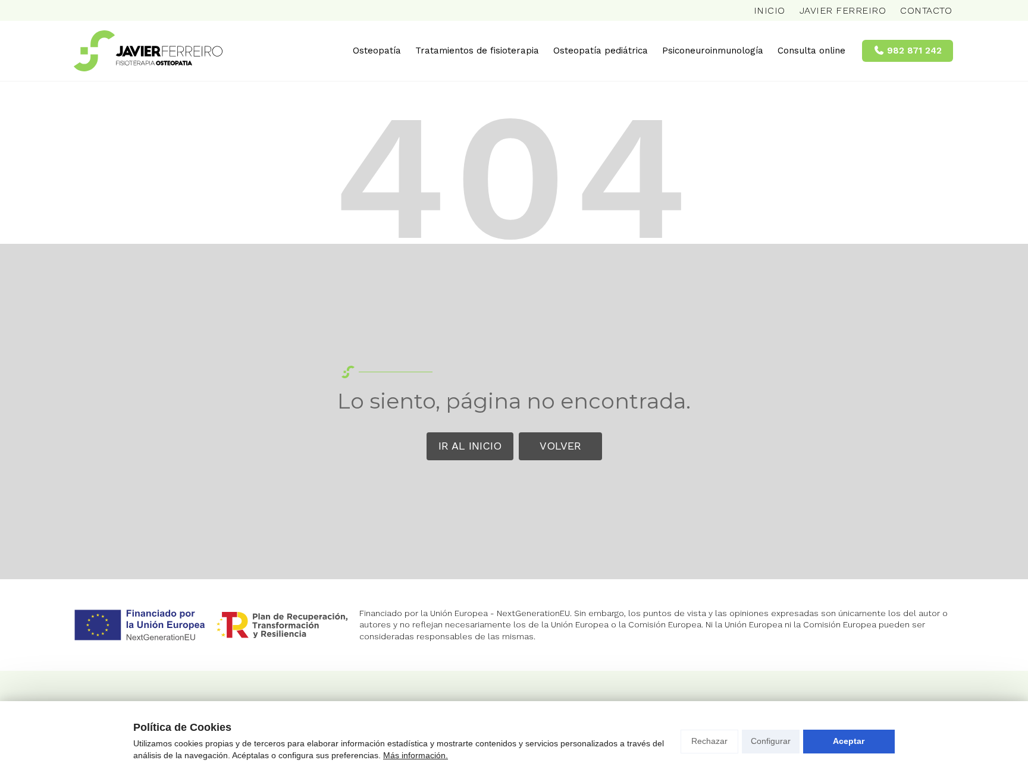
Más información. (415, 755)
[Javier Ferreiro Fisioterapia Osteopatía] (148, 50)
